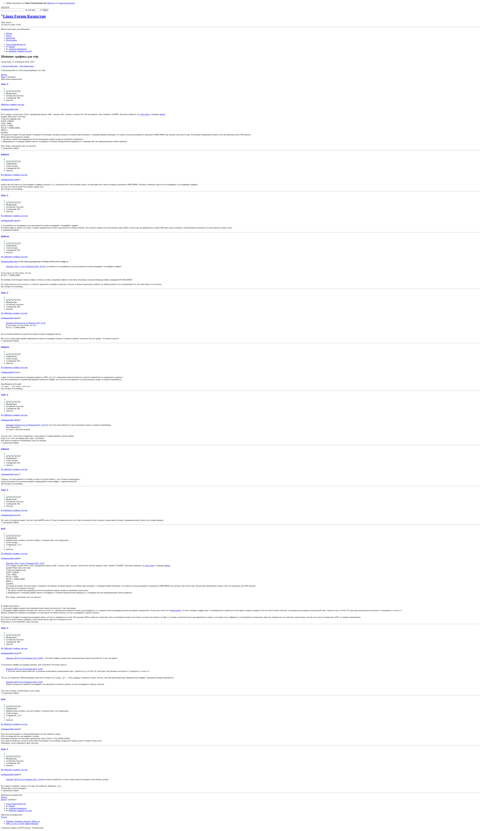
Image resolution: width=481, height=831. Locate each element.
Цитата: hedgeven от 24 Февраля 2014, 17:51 (25, 425)
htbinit (162, 114)
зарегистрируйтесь (67, 3)
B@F (3, 529)
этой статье (144, 114)
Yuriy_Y (4, 84)
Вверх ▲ (36, 821)
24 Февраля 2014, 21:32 (9, 515)
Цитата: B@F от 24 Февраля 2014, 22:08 (24, 658)
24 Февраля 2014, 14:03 (9, 109)
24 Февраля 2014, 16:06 (9, 180)
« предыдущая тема (9, 66)
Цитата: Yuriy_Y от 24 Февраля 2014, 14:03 (25, 563)
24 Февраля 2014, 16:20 (9, 221)
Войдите (51, 3)
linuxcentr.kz (176, 610)
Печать (4, 75)
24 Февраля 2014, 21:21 (9, 474)
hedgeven (5, 154)
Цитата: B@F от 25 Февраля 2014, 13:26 (24, 779)
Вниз (3, 77)
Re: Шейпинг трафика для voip (14, 175)
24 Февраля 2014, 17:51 (9, 372)
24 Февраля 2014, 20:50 (9, 420)
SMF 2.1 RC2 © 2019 (15, 823)
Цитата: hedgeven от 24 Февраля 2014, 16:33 (25, 323)
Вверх (3, 799)
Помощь (9, 821)
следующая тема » (27, 66)
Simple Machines (31, 823)
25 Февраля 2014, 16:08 (9, 774)
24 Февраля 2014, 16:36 (9, 318)
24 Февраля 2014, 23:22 (9, 653)
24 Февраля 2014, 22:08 (9, 558)
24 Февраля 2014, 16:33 (9, 262)
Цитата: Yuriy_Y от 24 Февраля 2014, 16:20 (25, 266)
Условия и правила (23, 821)
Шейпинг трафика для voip (12, 104)
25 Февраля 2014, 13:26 (9, 729)
